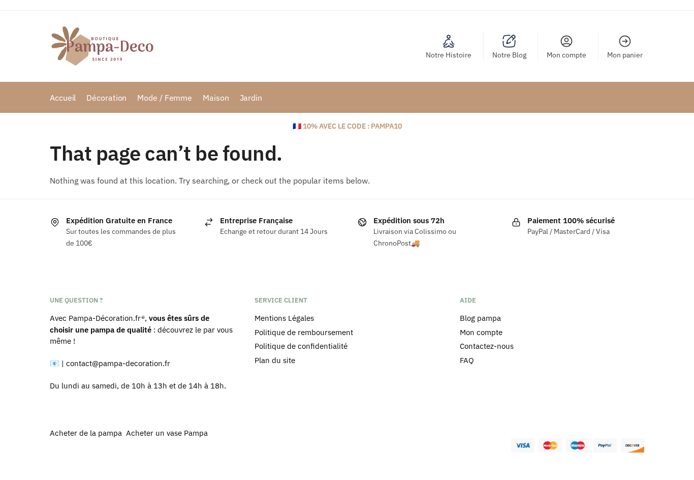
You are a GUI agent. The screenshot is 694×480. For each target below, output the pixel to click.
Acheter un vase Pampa (167, 433)
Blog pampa (480, 318)
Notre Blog (509, 54)
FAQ (467, 360)
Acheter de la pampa (87, 433)
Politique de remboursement (304, 332)
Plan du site (275, 360)
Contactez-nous (487, 346)
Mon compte (566, 54)
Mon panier (625, 54)
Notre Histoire (448, 54)
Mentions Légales (284, 318)
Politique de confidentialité (301, 346)
